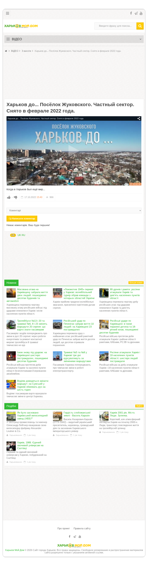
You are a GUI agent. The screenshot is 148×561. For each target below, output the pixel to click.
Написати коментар (23, 218)
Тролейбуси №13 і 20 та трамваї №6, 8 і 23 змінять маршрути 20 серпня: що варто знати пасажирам (32, 325)
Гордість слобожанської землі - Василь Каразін (77, 414)
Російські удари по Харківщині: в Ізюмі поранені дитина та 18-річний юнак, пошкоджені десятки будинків (118, 326)
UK (13, 235)
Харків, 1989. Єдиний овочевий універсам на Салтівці (30, 445)
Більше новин (136, 283)
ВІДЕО (139, 406)
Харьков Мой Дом (14, 550)
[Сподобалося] (9, 197)
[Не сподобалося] (15, 197)
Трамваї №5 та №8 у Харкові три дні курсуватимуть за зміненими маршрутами (77, 357)
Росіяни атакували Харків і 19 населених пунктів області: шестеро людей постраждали (125, 357)
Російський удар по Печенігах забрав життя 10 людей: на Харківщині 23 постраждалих (79, 325)
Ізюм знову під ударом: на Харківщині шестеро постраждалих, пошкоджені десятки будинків (32, 357)
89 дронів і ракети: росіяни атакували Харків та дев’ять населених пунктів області (125, 294)
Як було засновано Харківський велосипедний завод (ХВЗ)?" (32, 415)
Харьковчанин (15, 435)
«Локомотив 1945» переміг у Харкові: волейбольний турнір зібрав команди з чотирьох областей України (79, 294)
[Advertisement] (74, 76)
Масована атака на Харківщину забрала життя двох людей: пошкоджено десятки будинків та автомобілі (27, 295)
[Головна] (6, 51)
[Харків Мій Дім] (21, 26)
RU (23, 235)
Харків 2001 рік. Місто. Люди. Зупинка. (122, 414)
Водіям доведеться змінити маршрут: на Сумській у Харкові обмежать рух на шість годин (32, 385)
